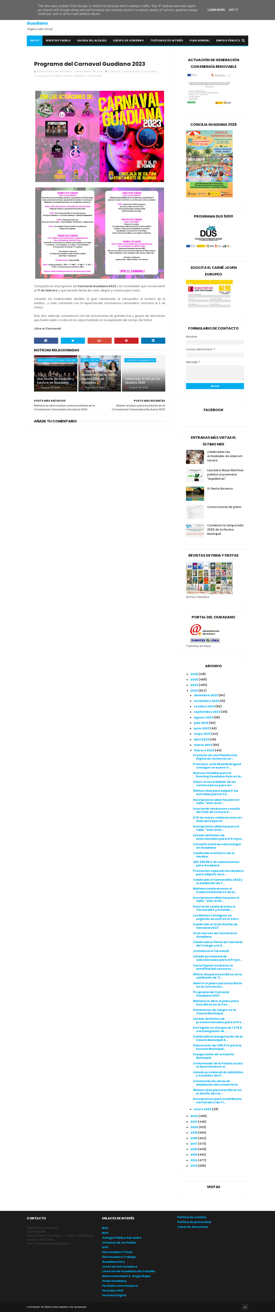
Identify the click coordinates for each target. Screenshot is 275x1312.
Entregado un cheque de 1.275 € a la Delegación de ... (217, 1029)
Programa (79, 75)
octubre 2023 (204, 706)
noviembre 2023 (207, 701)
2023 (194, 691)
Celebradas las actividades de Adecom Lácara (224, 456)
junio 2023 (202, 728)
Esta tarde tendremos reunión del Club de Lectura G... (216, 810)
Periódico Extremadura (120, 1286)
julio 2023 (201, 723)
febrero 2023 (204, 750)
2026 (194, 674)
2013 (194, 1166)
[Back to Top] (245, 1307)
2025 (194, 679)
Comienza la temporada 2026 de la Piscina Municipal (225, 529)
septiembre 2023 (207, 712)
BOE (105, 1228)
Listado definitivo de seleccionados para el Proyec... (218, 837)
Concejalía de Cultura (48, 75)
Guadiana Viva (113, 1262)
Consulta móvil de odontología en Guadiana (217, 846)
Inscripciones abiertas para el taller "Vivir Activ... (216, 801)
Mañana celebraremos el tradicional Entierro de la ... (215, 890)
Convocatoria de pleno (224, 507)
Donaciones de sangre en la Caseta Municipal (214, 1011)
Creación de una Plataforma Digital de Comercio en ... (215, 757)
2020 (194, 1127)
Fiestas (67, 75)
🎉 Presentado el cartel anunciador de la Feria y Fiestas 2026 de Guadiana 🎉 (99, 377)
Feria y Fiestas (90, 360)
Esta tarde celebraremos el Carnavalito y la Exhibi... (214, 908)
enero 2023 (203, 1109)
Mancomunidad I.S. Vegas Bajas (126, 1276)
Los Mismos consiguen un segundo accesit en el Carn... (217, 917)
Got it (233, 10)
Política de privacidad (194, 1222)
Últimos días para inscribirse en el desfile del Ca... (217, 1091)
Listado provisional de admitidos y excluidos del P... (218, 1074)
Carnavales (149, 71)
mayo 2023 (202, 734)
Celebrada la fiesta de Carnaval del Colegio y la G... (217, 944)
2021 (194, 1122)
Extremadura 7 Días (117, 1252)
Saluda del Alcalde (91, 40)
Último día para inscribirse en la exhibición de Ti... (217, 976)
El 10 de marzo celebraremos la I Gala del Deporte (217, 819)
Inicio (34, 40)
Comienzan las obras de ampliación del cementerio (215, 1083)
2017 (194, 1144)
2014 (194, 1160)
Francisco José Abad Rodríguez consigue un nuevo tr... (217, 766)
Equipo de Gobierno (128, 40)
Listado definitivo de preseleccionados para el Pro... (218, 1020)
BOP (105, 1233)
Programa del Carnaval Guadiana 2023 (211, 994)
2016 (194, 1149)
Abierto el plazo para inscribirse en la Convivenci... (217, 985)
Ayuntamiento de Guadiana (45, 20)
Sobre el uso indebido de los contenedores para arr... (214, 783)
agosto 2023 (204, 717)
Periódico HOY (113, 1291)
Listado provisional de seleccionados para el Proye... (217, 958)
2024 (194, 685)
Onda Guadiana (114, 1281)
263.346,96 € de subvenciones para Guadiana (216, 863)
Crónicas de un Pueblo (119, 1243)
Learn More (216, 10)
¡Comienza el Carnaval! (211, 951)
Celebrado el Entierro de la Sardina (213, 855)
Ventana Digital (114, 1295)
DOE (105, 1247)
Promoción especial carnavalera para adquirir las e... (218, 872)
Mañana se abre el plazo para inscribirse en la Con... (216, 1002)
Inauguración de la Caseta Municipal (213, 1056)
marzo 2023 (203, 745)
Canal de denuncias (192, 1227)
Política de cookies (191, 1217)
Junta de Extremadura (119, 1267)
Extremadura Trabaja (118, 1257)
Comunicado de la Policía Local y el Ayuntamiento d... (218, 1065)
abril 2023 (202, 739)
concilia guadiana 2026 (140, 360)
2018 (194, 1138)
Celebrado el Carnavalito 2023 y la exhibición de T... (218, 881)
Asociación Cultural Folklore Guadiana (57, 360)
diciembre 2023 (206, 695)
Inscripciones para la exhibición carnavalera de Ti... (217, 1100)
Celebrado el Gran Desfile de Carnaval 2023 (215, 926)
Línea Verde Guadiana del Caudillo (128, 1271)
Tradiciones (94, 75)
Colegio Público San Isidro (122, 1238)
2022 (194, 1116)
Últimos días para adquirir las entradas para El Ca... (215, 792)
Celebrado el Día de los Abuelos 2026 (142, 381)
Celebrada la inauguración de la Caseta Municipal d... (218, 1038)
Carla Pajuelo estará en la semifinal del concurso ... (213, 967)
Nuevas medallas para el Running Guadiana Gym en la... (218, 774)
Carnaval (115, 71)
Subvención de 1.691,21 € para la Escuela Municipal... (217, 1047)
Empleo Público (228, 40)
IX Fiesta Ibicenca (220, 489)
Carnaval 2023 (131, 71)
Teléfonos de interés (166, 40)
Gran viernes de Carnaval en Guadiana (215, 935)
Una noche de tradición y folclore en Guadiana (55, 381)
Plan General (200, 40)
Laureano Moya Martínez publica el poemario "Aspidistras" (225, 474)
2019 (194, 1133)
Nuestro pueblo (58, 40)
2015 (194, 1155)
